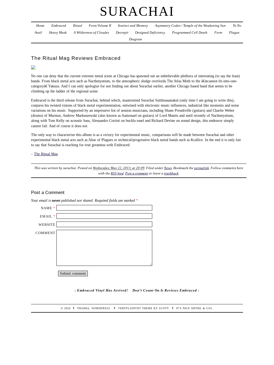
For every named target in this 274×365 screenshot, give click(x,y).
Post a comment (136, 173)
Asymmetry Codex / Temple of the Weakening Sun (190, 26)
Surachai (137, 11)
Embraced (58, 26)
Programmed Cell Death (189, 32)
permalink (201, 168)
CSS (209, 308)
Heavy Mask (58, 32)
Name (46, 208)
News (168, 168)
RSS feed (117, 173)
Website (47, 225)
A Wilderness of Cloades (91, 32)
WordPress (101, 308)
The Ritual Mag (46, 154)
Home (40, 26)
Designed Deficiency (150, 32)
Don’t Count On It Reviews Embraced (164, 290)
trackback (171, 173)
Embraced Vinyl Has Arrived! (102, 290)
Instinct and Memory (133, 26)
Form (218, 32)
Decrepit (122, 32)
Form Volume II (100, 26)
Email (46, 216)
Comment (45, 233)
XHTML (196, 308)
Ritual (77, 26)
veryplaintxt (129, 308)
